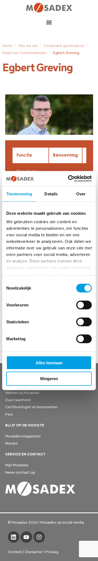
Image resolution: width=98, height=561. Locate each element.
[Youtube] (26, 537)
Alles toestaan (49, 362)
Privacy (52, 551)
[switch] (84, 304)
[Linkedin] (13, 537)
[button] (49, 22)
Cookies (15, 551)
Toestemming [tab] (19, 193)
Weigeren (49, 378)
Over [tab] (80, 193)
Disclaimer (34, 551)
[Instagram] (39, 537)
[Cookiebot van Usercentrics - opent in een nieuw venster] (69, 178)
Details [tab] (51, 193)
